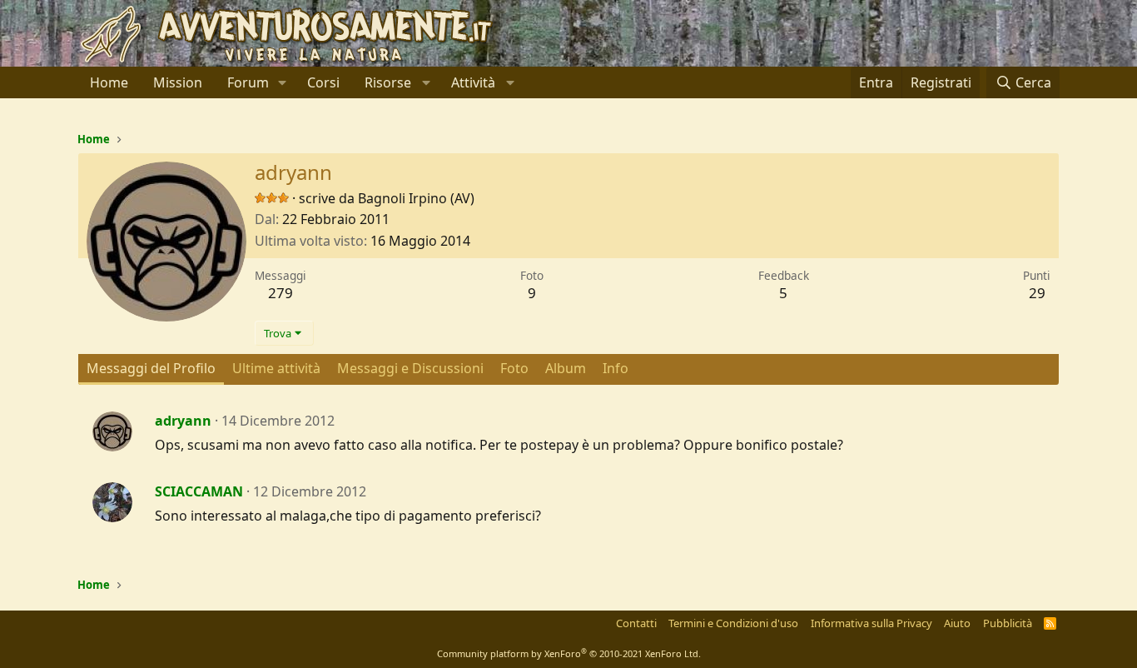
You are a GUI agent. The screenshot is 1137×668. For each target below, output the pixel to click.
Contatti (636, 623)
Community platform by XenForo (569, 653)
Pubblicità (1007, 623)
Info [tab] (615, 368)
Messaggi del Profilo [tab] (151, 368)
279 (280, 292)
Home (109, 82)
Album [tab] (565, 368)
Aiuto (957, 623)
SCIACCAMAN (199, 491)
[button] (283, 82)
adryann (183, 420)
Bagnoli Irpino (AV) (416, 198)
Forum (248, 82)
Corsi (323, 82)
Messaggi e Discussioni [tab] (410, 368)
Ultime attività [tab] (276, 368)
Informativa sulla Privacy (871, 623)
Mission (177, 82)
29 (1037, 292)
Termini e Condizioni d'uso (733, 623)
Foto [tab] (514, 368)
